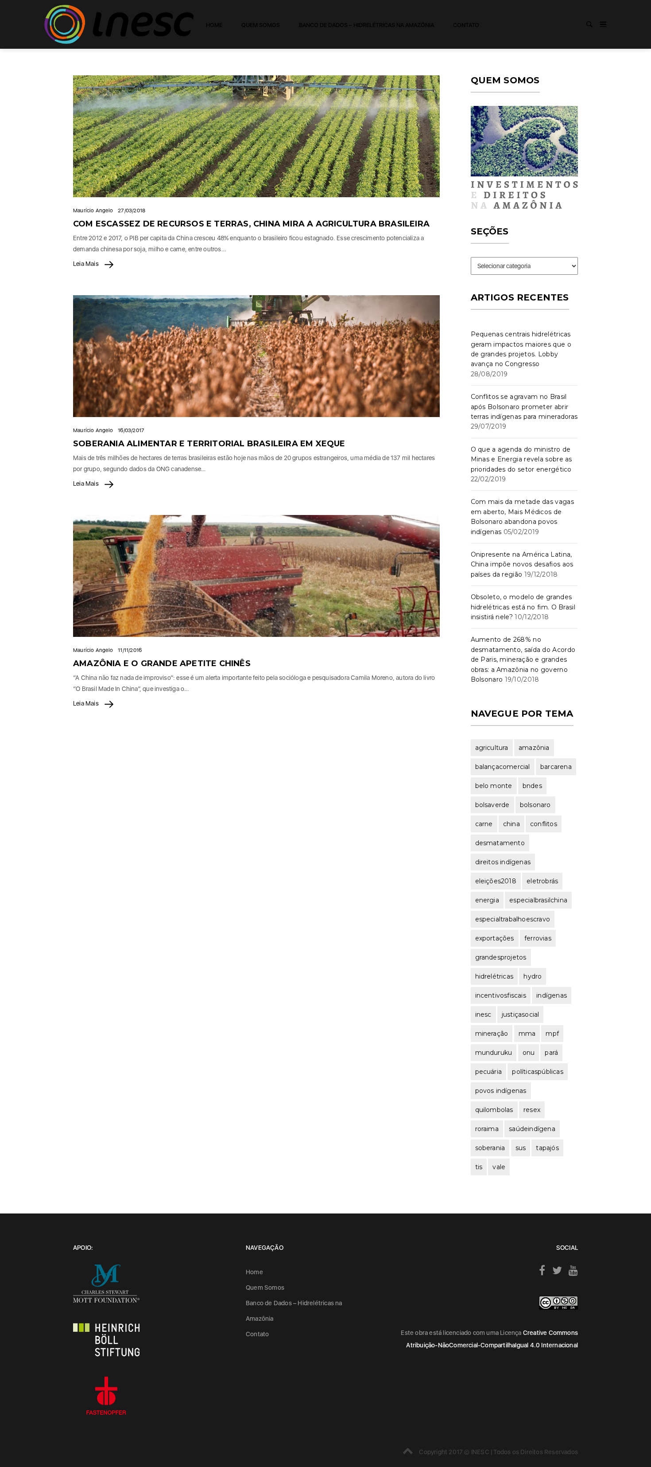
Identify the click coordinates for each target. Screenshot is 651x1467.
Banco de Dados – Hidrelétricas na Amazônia (366, 25)
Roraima (487, 1129)
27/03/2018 (131, 210)
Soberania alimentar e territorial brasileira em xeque (209, 444)
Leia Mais (86, 263)
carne (484, 824)
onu (529, 1053)
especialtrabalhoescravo (512, 919)
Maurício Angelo (93, 210)
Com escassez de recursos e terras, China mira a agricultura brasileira (251, 224)
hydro (532, 976)
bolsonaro (535, 805)
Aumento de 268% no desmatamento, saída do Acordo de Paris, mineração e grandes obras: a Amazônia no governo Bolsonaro (523, 659)
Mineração (491, 1034)
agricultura (491, 748)
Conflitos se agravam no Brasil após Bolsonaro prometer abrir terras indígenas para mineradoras (524, 407)
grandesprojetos (501, 957)
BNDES (532, 786)
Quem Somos (260, 25)
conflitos (543, 824)
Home (214, 25)
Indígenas (551, 995)
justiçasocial (520, 1014)
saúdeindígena (532, 1129)
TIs (479, 1167)
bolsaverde (492, 805)
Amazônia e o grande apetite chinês (162, 663)
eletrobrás (542, 881)
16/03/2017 (131, 430)
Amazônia (534, 748)
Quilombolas (494, 1110)
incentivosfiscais (500, 995)
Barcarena (556, 767)
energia (487, 900)
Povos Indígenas (501, 1091)
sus (520, 1148)
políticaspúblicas (537, 1072)
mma (527, 1034)
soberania (490, 1148)
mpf (552, 1034)
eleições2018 (495, 881)
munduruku (493, 1053)
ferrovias (537, 938)
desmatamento (500, 843)
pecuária (488, 1072)
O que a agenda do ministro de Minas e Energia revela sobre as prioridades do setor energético (521, 459)
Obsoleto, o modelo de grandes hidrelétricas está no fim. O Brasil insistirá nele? (523, 607)
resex (531, 1110)
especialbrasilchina (538, 900)
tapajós (547, 1148)
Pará (551, 1053)
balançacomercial (502, 767)
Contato (466, 25)
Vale (498, 1167)
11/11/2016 (130, 650)
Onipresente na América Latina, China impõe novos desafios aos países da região (522, 564)
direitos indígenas (503, 862)
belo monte (493, 786)
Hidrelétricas (494, 976)
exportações (494, 938)
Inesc (483, 1014)
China (511, 824)
